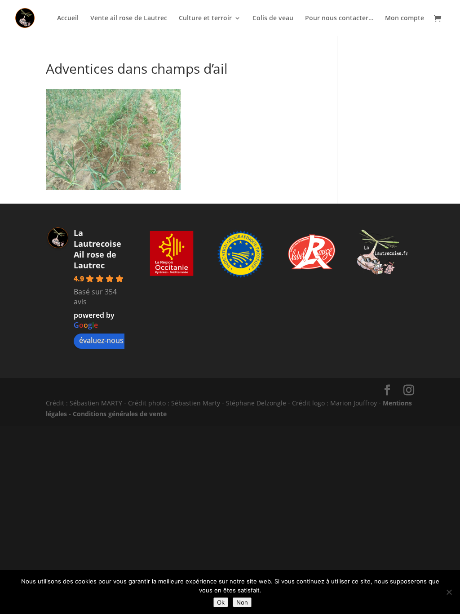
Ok (221, 602)
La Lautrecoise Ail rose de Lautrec (97, 249)
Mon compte (404, 18)
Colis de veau (272, 18)
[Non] (448, 591)
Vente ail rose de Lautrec (128, 18)
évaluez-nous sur (108, 340)
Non (242, 602)
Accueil (68, 18)
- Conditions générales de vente (117, 413)
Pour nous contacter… (339, 18)
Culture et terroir (205, 18)
